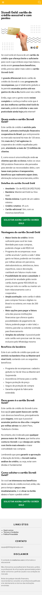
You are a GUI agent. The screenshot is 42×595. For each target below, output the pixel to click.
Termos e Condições (11, 532)
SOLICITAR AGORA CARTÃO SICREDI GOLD (21, 222)
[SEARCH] (39, 2)
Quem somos (8, 530)
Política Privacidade (11, 534)
